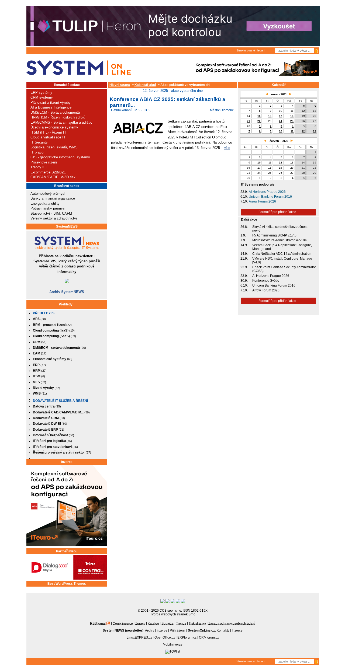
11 (292, 131)
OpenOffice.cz (164, 637)
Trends (181, 623)
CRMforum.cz (209, 637)
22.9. (244, 267)
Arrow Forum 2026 (262, 201)
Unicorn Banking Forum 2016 (270, 196)
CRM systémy (41, 97)
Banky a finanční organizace (52, 198)
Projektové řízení (43, 162)
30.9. (244, 281)
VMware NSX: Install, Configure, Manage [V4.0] (282, 260)
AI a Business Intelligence (50, 107)
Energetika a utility (45, 203)
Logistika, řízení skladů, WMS (54, 147)
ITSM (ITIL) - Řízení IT (48, 132)
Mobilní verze (172, 644)
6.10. (244, 196)
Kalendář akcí (145, 85)
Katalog (153, 623)
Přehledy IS (43, 313)
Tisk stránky (197, 623)
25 (292, 121)
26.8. (244, 227)
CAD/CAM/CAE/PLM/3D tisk (52, 177)
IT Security (39, 142)
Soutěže (167, 623)
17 (280, 115)
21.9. (244, 258)
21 (248, 121)
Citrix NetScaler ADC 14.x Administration (281, 254)
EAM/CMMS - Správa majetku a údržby (61, 122)
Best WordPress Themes (66, 584)
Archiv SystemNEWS (66, 292)
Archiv (149, 630)
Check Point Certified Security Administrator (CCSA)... (284, 269)
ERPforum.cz (186, 637)
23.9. (244, 192)
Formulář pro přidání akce (277, 212)
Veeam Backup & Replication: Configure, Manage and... (282, 247)
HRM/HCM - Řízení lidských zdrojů (57, 117)
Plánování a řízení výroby (50, 102)
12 (303, 131)
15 (259, 115)
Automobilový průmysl (47, 193)
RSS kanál (98, 623)
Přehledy (66, 304)
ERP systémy (41, 92)
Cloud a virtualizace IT (47, 137)
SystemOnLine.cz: (202, 630)
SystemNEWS (67, 226)
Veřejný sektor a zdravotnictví (53, 218)
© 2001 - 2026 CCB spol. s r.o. (160, 610)
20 (292, 167)
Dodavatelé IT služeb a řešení (60, 401)
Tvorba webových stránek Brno (172, 614)
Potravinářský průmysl (47, 208)
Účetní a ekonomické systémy (54, 127)
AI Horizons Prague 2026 (267, 192)
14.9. (244, 245)
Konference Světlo (265, 281)
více (227, 147)
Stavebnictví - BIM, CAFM (51, 213)
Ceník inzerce (123, 623)
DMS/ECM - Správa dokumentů (55, 112)
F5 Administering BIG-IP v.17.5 (274, 235)
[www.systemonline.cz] (78, 67)
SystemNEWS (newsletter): (123, 630)
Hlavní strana (119, 85)
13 (314, 131)
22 (259, 121)
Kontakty (223, 630)
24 (280, 121)
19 (280, 167)
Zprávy (140, 623)
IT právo (36, 152)
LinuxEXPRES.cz (139, 637)
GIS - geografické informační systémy (60, 157)
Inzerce (67, 462)
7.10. (244, 201)
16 (269, 115)
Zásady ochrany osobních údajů (231, 623)
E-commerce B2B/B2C (48, 172)
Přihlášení (177, 630)
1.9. (243, 235)
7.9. (243, 240)
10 (280, 131)
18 (292, 115)
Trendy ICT (39, 167)
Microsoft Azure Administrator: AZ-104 (279, 240)
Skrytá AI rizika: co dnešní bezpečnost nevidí (279, 228)
